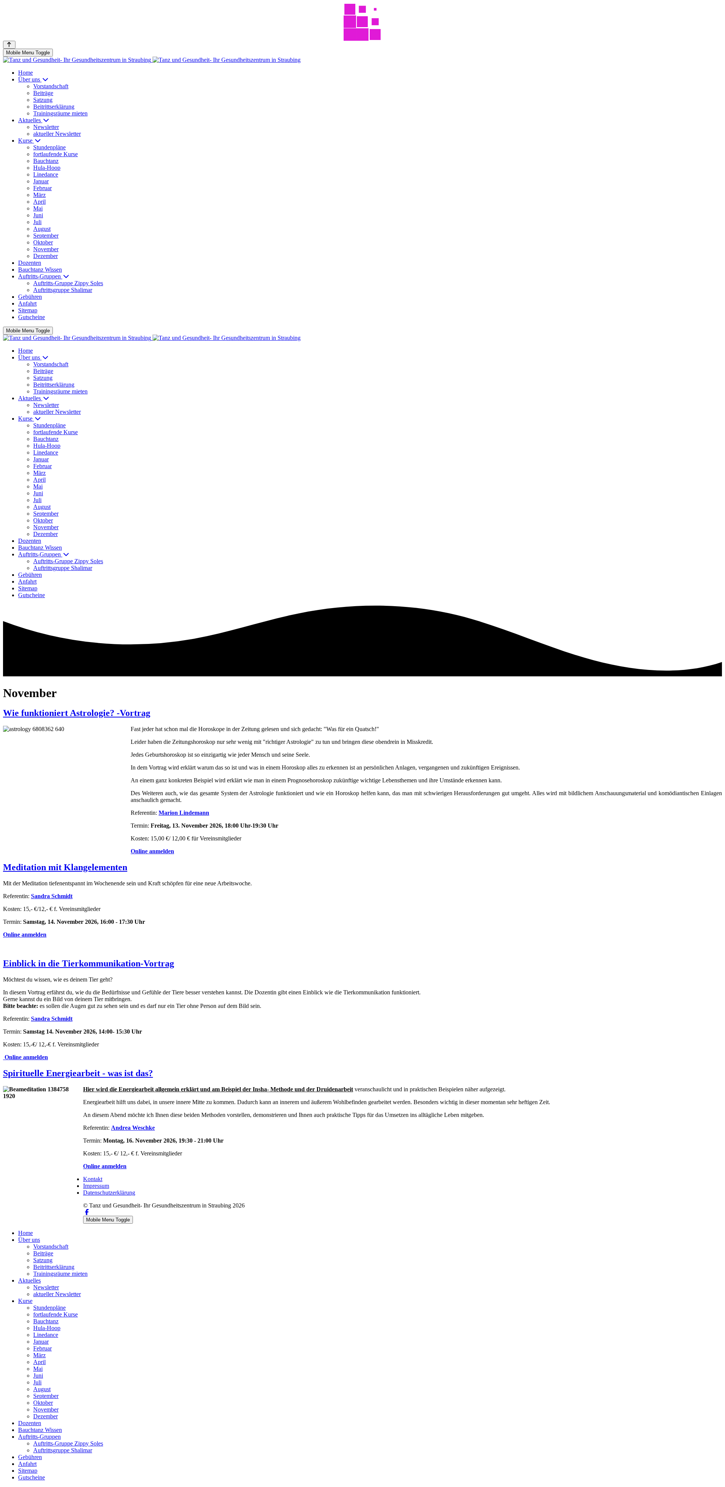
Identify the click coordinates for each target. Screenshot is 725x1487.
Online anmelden (152, 851)
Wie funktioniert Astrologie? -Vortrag (76, 713)
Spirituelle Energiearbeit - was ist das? (78, 1073)
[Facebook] (87, 1212)
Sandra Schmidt (51, 896)
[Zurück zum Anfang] (9, 45)
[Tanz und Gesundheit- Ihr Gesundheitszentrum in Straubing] (152, 60)
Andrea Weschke (133, 1127)
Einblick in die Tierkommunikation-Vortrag (88, 963)
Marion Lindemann (184, 813)
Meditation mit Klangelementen (65, 867)
